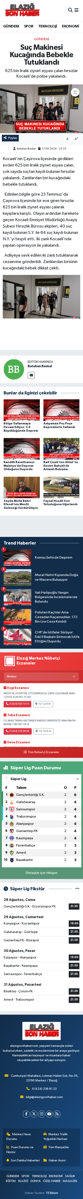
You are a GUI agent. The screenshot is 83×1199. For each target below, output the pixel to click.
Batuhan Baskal (26, 148)
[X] (33, 1114)
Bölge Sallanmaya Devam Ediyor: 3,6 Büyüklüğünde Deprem (21, 427)
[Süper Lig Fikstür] (77, 889)
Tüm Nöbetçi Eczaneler (43, 752)
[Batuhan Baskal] (14, 369)
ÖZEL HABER (51, 1181)
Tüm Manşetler (58, 1147)
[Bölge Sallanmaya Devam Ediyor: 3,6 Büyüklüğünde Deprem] (22, 410)
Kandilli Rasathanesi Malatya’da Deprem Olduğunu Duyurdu (19, 466)
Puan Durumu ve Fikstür (20, 1149)
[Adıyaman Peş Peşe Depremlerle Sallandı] (61, 410)
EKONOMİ (70, 26)
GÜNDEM (11, 26)
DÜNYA (36, 1181)
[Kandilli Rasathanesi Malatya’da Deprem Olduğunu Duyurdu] (22, 449)
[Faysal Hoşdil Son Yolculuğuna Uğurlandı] (61, 487)
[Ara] (70, 10)
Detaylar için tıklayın (41, 873)
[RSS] (56, 1114)
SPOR (28, 26)
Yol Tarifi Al (44, 704)
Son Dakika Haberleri (25, 1160)
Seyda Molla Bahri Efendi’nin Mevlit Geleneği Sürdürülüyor (21, 504)
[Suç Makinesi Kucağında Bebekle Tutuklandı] (41, 108)
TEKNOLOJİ (47, 26)
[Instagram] (41, 1114)
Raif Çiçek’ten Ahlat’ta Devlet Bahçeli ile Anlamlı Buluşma (60, 466)
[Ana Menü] (76, 10)
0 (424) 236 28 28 (19, 731)
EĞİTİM (11, 1181)
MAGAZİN (70, 1181)
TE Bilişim (52, 1193)
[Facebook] (26, 1114)
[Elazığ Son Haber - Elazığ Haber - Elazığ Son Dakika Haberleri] (22, 10)
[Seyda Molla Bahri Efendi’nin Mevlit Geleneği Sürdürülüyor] (22, 487)
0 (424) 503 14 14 (19, 704)
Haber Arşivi (57, 1160)
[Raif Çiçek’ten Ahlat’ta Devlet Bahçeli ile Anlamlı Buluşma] (61, 449)
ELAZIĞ (23, 1181)
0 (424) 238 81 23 (44, 1088)
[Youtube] (49, 1114)
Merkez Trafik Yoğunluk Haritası (55, 1137)
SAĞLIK (70, 1176)
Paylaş (12, 137)
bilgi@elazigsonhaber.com (44, 1097)
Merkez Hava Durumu (18, 1137)
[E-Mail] (31, 375)
